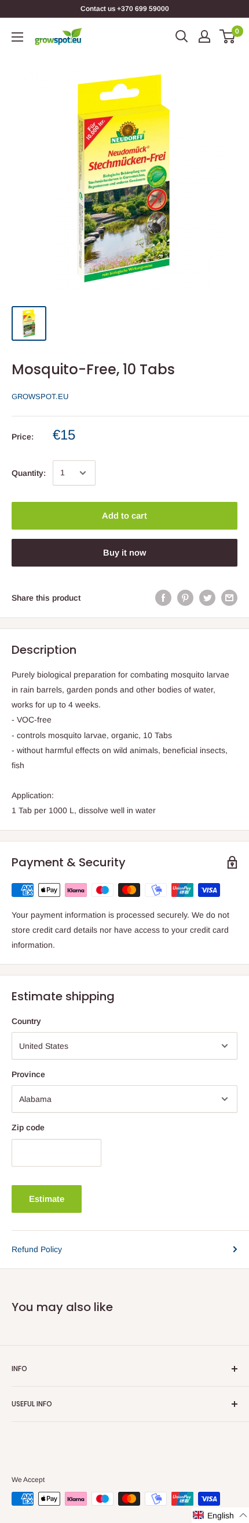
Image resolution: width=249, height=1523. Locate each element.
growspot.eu (40, 396)
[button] (220, 1515)
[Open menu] (17, 37)
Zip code (28, 1127)
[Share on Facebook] (163, 598)
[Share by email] (229, 598)
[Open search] (181, 36)
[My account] (204, 36)
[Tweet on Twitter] (207, 598)
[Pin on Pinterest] (185, 598)
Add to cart (124, 515)
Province (28, 1074)
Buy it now (124, 552)
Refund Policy (37, 1249)
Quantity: (29, 473)
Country (26, 1021)
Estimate (46, 1199)
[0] (228, 36)
